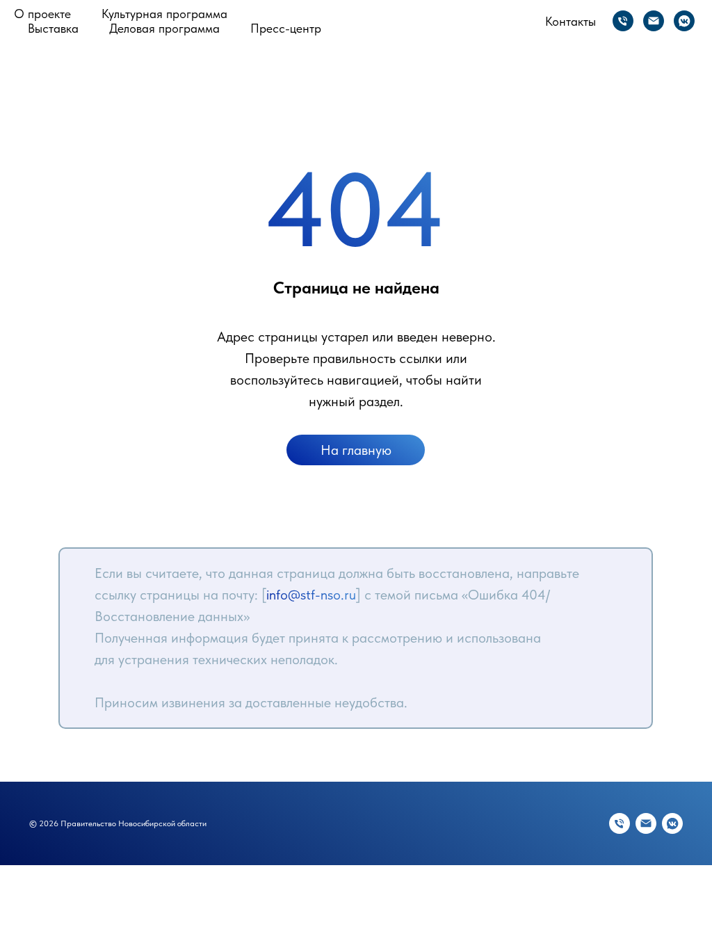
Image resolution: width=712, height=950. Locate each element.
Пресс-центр (285, 28)
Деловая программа (164, 28)
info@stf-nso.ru (311, 594)
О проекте (42, 13)
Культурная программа (164, 13)
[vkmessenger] (684, 20)
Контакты (570, 21)
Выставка (53, 28)
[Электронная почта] (653, 20)
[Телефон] (623, 20)
